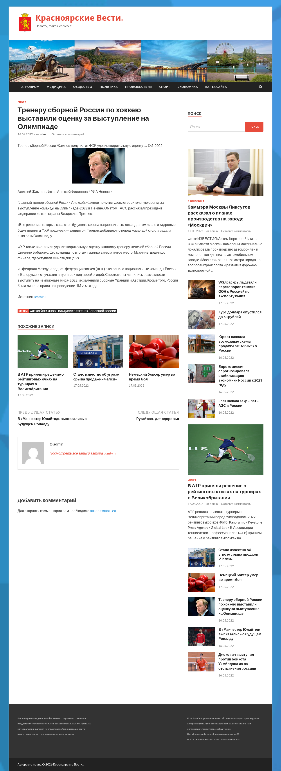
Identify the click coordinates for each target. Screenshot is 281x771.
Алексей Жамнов (43, 311)
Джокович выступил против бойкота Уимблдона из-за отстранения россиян (237, 661)
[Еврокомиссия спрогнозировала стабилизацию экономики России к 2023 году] (201, 382)
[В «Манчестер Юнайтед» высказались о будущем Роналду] (201, 645)
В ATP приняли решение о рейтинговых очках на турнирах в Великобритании (224, 491)
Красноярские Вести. (79, 17)
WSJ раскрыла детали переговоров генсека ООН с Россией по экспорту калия (237, 289)
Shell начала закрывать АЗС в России (238, 403)
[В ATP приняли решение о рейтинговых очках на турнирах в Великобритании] (43, 369)
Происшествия (138, 87)
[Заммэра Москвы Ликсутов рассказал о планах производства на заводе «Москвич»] (225, 197)
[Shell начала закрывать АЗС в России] (201, 416)
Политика (109, 87)
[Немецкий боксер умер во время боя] (154, 369)
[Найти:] (225, 127)
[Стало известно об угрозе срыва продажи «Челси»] (98, 369)
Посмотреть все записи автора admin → (83, 453)
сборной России (103, 311)
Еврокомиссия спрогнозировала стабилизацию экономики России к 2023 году (240, 375)
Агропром (30, 87)
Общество (82, 87)
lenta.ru (39, 297)
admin (44, 134)
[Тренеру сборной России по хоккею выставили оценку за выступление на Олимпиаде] (201, 615)
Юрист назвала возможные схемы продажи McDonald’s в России (237, 343)
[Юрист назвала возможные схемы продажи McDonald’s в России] (201, 352)
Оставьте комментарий (68, 134)
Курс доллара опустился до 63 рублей (239, 314)
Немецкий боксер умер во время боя (238, 577)
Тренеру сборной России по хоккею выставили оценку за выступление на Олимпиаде (240, 606)
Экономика (188, 87)
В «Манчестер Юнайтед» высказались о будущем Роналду (239, 634)
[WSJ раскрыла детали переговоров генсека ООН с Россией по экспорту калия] (201, 298)
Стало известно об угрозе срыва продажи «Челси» (96, 376)
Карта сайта (216, 87)
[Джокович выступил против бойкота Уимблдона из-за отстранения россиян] (201, 670)
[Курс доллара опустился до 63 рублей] (201, 327)
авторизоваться (103, 511)
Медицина (56, 87)
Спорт (164, 87)
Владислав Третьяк (73, 311)
